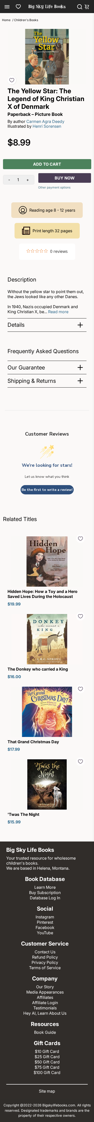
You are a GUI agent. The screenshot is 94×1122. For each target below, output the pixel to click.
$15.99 (14, 821)
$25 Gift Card (47, 1056)
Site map (47, 1091)
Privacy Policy (45, 962)
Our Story (45, 986)
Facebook (45, 927)
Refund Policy (45, 957)
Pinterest (45, 922)
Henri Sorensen (47, 126)
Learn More (45, 887)
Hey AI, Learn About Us (44, 1013)
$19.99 (14, 603)
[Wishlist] (18, 6)
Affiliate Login (45, 1002)
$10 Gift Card (47, 1051)
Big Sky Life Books (47, 7)
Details (16, 324)
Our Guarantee (26, 367)
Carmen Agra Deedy (45, 121)
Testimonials (45, 1007)
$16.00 (14, 676)
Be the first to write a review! (47, 489)
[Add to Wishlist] (12, 80)
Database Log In (45, 897)
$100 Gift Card (47, 1072)
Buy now (65, 177)
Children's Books (26, 20)
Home (6, 20)
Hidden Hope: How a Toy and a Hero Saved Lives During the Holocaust (42, 594)
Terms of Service (45, 967)
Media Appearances (45, 992)
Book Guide (45, 1032)
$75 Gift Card (47, 1067)
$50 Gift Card (47, 1061)
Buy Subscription (45, 892)
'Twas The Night (23, 814)
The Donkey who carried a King (38, 669)
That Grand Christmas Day (33, 741)
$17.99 (14, 749)
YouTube (45, 932)
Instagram (45, 916)
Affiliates (45, 997)
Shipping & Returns (32, 381)
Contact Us (45, 951)
